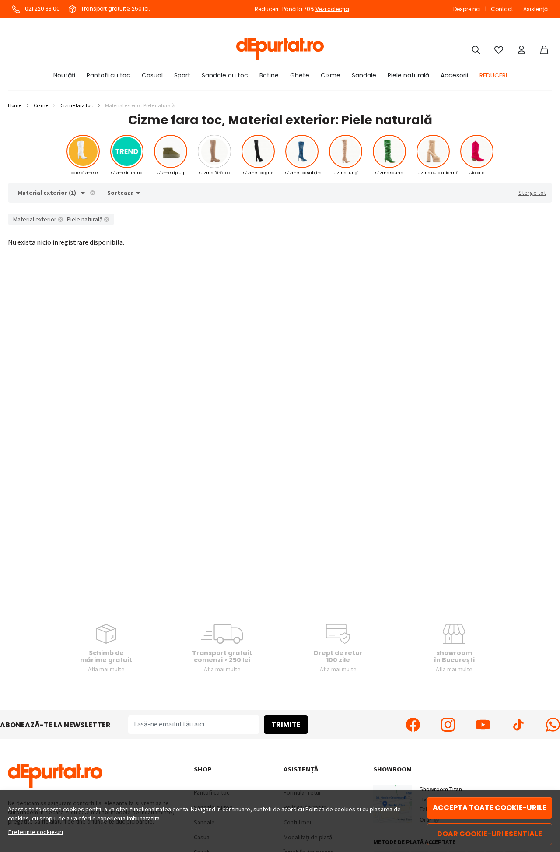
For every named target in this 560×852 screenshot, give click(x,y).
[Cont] (521, 49)
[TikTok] (518, 725)
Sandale (364, 75)
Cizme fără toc (215, 172)
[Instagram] (448, 725)
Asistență (535, 9)
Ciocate (477, 172)
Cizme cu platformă (437, 172)
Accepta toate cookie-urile (489, 808)
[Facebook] (413, 725)
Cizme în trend (127, 172)
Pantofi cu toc (108, 75)
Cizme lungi (345, 172)
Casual (152, 75)
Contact (502, 9)
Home (14, 105)
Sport (182, 75)
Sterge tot (532, 192)
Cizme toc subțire (303, 172)
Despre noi (467, 9)
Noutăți (64, 75)
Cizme (330, 75)
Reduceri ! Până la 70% (302, 9)
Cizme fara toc (76, 105)
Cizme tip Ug (170, 172)
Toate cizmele (83, 172)
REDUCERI (493, 75)
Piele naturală (408, 75)
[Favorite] (498, 49)
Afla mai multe (106, 669)
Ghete (299, 75)
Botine (269, 75)
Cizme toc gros (258, 172)
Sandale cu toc (225, 75)
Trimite (286, 724)
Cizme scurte (389, 172)
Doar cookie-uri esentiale (489, 834)
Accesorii (454, 75)
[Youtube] (483, 725)
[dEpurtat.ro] (280, 49)
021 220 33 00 (42, 8)
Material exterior (34, 219)
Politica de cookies (330, 809)
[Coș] (544, 49)
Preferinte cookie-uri (35, 832)
